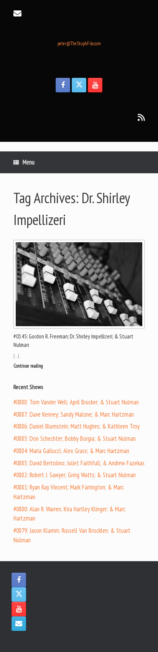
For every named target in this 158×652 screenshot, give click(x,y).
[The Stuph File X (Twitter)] (79, 85)
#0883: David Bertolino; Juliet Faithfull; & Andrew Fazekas (79, 463)
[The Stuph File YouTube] (95, 85)
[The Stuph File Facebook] (63, 85)
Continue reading (28, 366)
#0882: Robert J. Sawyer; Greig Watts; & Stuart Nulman (74, 475)
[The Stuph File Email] (19, 623)
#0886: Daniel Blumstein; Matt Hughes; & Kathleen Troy (76, 426)
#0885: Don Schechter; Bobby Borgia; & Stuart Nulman (74, 438)
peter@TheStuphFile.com (79, 43)
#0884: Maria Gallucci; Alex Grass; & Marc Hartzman (71, 451)
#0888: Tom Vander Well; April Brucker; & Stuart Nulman (76, 402)
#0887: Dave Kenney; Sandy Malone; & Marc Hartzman (73, 414)
